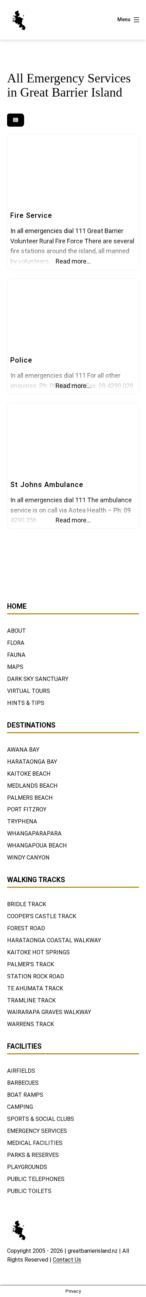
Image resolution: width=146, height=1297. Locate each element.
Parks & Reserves (33, 1155)
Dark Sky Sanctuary (37, 679)
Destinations (31, 725)
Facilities (24, 1046)
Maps (15, 667)
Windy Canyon (28, 857)
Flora (15, 642)
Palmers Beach (30, 797)
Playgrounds (27, 1167)
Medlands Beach (32, 785)
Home (17, 606)
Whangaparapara (34, 833)
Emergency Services (37, 1131)
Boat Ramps (25, 1095)
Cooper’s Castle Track (41, 916)
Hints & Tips (25, 703)
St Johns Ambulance (46, 484)
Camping (20, 1107)
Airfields (21, 1070)
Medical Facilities (34, 1143)
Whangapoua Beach (37, 845)
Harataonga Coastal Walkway (54, 940)
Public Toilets (29, 1191)
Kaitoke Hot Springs (38, 952)
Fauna (16, 655)
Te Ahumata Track (35, 988)
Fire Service (31, 215)
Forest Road (26, 928)
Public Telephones (35, 1179)
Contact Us (67, 1259)
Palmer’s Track (30, 964)
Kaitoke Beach (29, 773)
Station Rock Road (35, 976)
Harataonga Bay (32, 761)
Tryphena (22, 821)
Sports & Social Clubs (40, 1119)
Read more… (73, 261)
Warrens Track (30, 1024)
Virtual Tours (28, 691)
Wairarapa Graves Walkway (49, 1012)
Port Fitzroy (26, 809)
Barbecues (23, 1082)
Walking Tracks (36, 880)
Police (21, 360)
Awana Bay (23, 749)
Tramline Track (31, 1000)
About (16, 630)
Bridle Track (26, 904)
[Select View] (15, 120)
